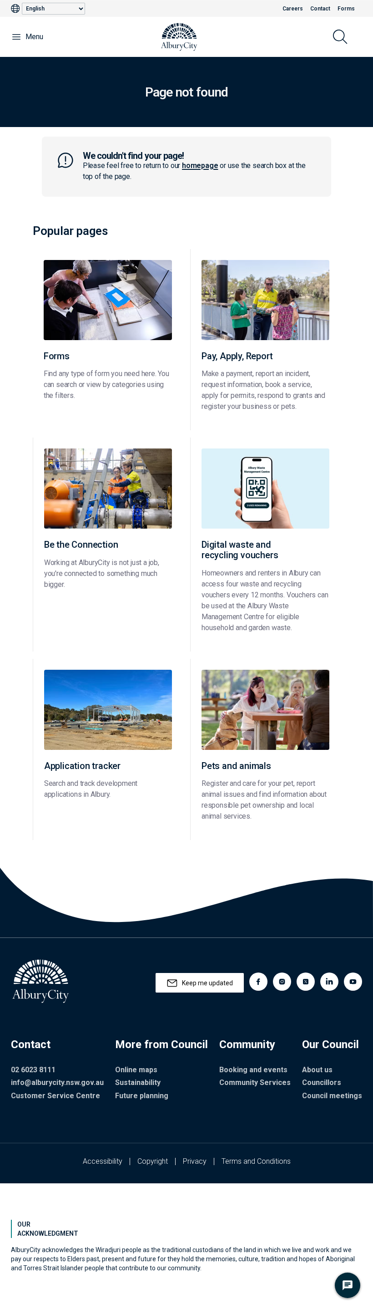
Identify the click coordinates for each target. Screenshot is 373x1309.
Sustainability (138, 1082)
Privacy (195, 1161)
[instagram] (282, 982)
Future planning (141, 1095)
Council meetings (332, 1095)
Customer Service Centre (55, 1095)
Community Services (255, 1082)
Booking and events (253, 1069)
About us (317, 1069)
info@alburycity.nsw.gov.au (57, 1082)
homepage (200, 165)
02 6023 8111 (33, 1069)
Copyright (152, 1161)
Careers (292, 8)
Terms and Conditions (256, 1161)
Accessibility (102, 1161)
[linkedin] (329, 982)
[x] (306, 982)
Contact (320, 8)
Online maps (136, 1069)
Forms (346, 8)
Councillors (321, 1082)
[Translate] (16, 8)
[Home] (179, 36)
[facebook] (258, 982)
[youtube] (353, 982)
